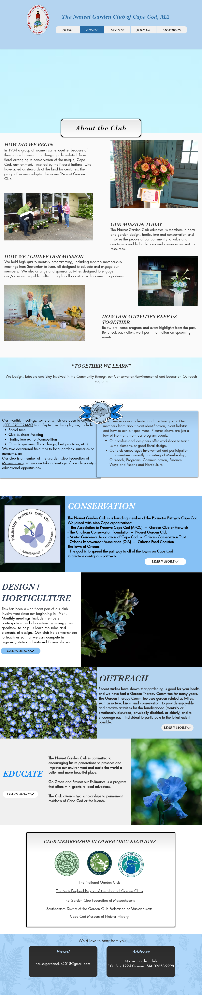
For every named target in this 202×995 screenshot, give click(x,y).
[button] (153, 174)
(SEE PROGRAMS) (18, 425)
